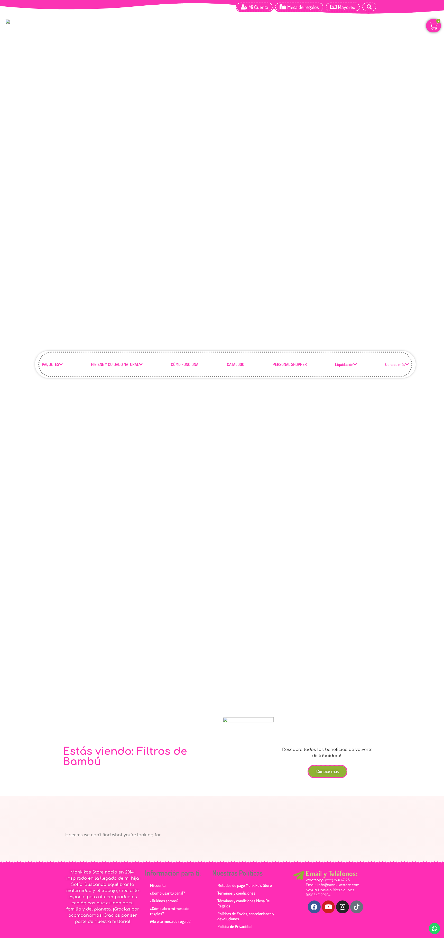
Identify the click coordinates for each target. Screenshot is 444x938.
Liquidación (344, 364)
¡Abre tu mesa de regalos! (170, 921)
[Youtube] (328, 906)
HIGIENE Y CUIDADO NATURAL (115, 364)
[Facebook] (314, 906)
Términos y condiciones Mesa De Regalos (243, 903)
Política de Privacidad (234, 926)
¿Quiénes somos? (164, 900)
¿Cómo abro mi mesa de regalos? (169, 911)
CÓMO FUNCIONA (184, 364)
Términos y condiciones (236, 893)
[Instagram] (342, 906)
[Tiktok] (356, 906)
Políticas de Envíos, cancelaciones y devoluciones (245, 916)
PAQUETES (50, 364)
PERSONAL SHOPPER (290, 364)
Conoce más (395, 364)
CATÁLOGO (235, 364)
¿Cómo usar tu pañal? (167, 893)
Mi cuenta (157, 885)
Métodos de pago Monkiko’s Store (244, 885)
